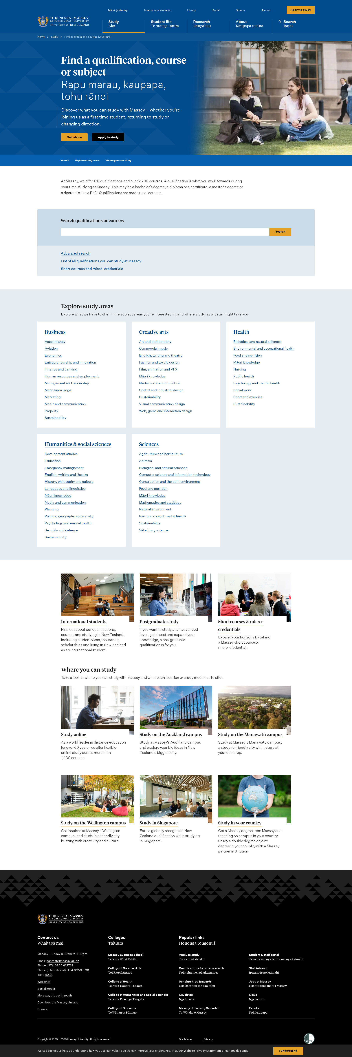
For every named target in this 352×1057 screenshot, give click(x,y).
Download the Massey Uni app (57, 1002)
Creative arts (154, 331)
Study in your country (240, 823)
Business (55, 331)
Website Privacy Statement (202, 1050)
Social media (46, 988)
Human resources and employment (72, 376)
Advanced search (75, 253)
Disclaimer (185, 1039)
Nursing (239, 369)
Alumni (266, 10)
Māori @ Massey (118, 10)
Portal (216, 10)
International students (157, 10)
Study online (73, 734)
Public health (243, 376)
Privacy (208, 1039)
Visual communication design (162, 404)
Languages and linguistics (65, 488)
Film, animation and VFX (158, 369)
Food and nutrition (247, 355)
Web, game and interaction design (165, 411)
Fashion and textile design (159, 362)
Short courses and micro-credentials (92, 268)
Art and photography (155, 342)
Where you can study (118, 160)
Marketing (53, 397)
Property (51, 411)
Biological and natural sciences (257, 342)
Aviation (51, 348)
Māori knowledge (58, 390)
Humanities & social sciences (78, 444)
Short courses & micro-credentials (240, 625)
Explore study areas (87, 160)
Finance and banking (61, 369)
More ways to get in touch (54, 995)
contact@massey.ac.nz (63, 961)
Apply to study (300, 10)
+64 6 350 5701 (78, 970)
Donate (42, 1009)
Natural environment (155, 509)
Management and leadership (67, 383)
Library (191, 10)
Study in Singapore (159, 823)
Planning (52, 509)
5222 (48, 974)
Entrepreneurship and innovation (70, 362)
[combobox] (176, 232)
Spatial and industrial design (161, 390)
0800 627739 (64, 965)
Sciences (149, 444)
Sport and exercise (247, 397)
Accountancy (55, 342)
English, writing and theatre (160, 355)
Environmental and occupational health (263, 348)
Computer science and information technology (175, 475)
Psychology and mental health (256, 383)
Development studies (61, 454)
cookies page (239, 1050)
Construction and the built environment (169, 481)
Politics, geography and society (69, 516)
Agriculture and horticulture (161, 454)
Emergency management (64, 468)
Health (241, 331)
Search (64, 160)
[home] (66, 21)
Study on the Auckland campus (171, 734)
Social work (242, 390)
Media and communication (65, 404)
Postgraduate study (159, 621)
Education (53, 461)
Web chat (43, 981)
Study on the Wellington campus (93, 823)
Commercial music (153, 348)
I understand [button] (288, 1050)
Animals (145, 461)
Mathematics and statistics (160, 502)
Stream (240, 10)
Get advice (74, 137)
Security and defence (61, 530)
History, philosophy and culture (69, 481)
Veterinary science (153, 530)
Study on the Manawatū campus (250, 734)
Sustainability (55, 418)
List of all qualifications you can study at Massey (101, 261)
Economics (53, 355)
